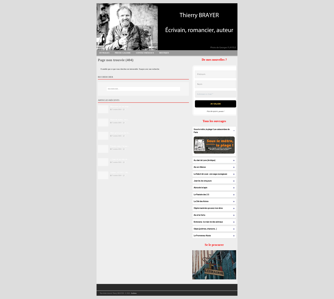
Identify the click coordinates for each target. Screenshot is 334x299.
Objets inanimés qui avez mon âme (208, 208)
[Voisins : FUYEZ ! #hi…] (103, 178)
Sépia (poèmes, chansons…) (205, 229)
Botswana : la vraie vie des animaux (208, 222)
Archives (134, 293)
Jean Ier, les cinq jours (203, 181)
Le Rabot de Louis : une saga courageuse (210, 174)
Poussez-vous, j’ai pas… (119, 146)
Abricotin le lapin (200, 188)
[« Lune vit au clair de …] (103, 164)
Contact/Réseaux (145, 53)
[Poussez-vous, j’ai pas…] (103, 151)
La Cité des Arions (201, 201)
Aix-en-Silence (200, 167)
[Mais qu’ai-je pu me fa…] (103, 138)
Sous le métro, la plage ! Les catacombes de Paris (212, 130)
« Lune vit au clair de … (120, 159)
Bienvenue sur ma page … (120, 106)
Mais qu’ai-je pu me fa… (120, 133)
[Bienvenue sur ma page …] (103, 112)
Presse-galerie (123, 53)
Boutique (164, 53)
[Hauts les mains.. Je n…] (103, 125)
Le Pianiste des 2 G (201, 194)
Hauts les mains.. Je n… (119, 120)
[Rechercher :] (143, 89)
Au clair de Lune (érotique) (204, 160)
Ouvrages (104, 53)
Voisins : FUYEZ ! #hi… (120, 172)
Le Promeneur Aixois (202, 236)
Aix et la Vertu (199, 215)
